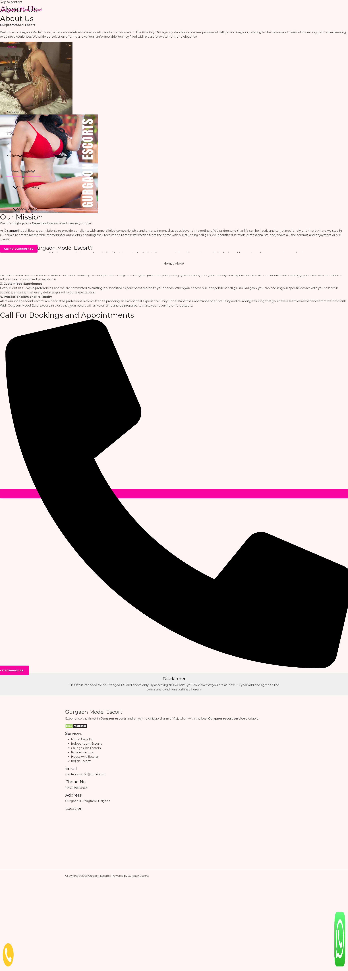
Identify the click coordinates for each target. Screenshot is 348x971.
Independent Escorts (86, 743)
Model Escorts (81, 739)
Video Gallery (27, 209)
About (11, 47)
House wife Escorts (84, 756)
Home (11, 25)
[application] (20, 156)
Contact (13, 231)
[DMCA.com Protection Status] (76, 726)
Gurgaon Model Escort (21, 9)
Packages (14, 68)
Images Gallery (29, 187)
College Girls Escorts (86, 748)
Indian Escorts (81, 761)
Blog (10, 134)
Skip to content (11, 2)
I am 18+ (69, 951)
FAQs (11, 90)
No (90, 951)
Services (13, 112)
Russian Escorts (82, 752)
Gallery (12, 156)
